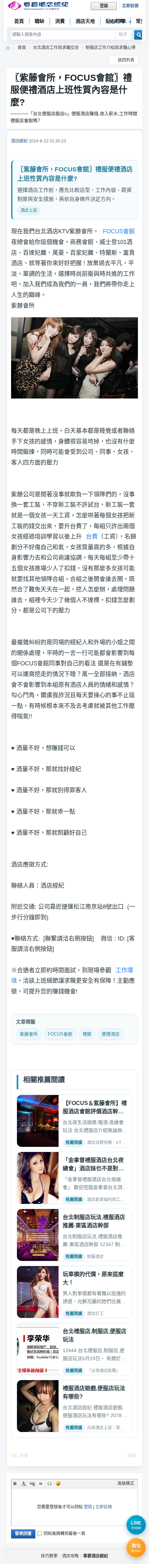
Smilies (58, 1483)
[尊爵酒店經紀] (39, 6)
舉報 (132, 1455)
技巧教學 (49, 1556)
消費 (60, 21)
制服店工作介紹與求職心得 (110, 47)
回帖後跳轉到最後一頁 (64, 1533)
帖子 (123, 34)
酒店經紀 (19, 141)
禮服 (86, 1034)
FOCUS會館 (119, 231)
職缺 (39, 21)
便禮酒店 (111, 1034)
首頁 (19, 21)
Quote (40, 1483)
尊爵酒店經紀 (8, 48)
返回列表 (126, 60)
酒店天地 (85, 21)
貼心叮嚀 (115, 21)
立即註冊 (130, 5)
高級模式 (125, 1483)
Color (23, 1483)
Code (49, 1483)
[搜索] (136, 35)
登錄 (88, 1507)
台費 (92, 536)
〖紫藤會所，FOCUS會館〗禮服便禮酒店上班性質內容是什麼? (71, 90)
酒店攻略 (70, 1556)
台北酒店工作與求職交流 (56, 47)
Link (32, 1483)
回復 (24, 1455)
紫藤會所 (29, 1034)
